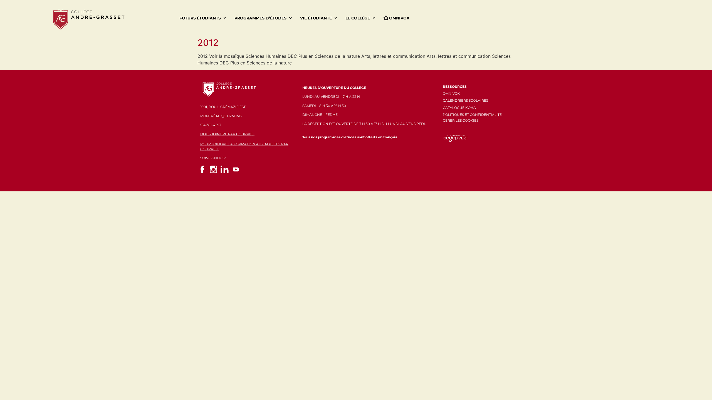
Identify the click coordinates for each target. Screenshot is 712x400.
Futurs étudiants (200, 18)
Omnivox (399, 18)
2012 (208, 42)
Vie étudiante (316, 18)
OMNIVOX (451, 93)
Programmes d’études (260, 18)
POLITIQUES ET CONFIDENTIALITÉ (472, 114)
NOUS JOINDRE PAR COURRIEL (227, 134)
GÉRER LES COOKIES (460, 120)
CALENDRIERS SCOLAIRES (465, 100)
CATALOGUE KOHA (459, 108)
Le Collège (357, 18)
